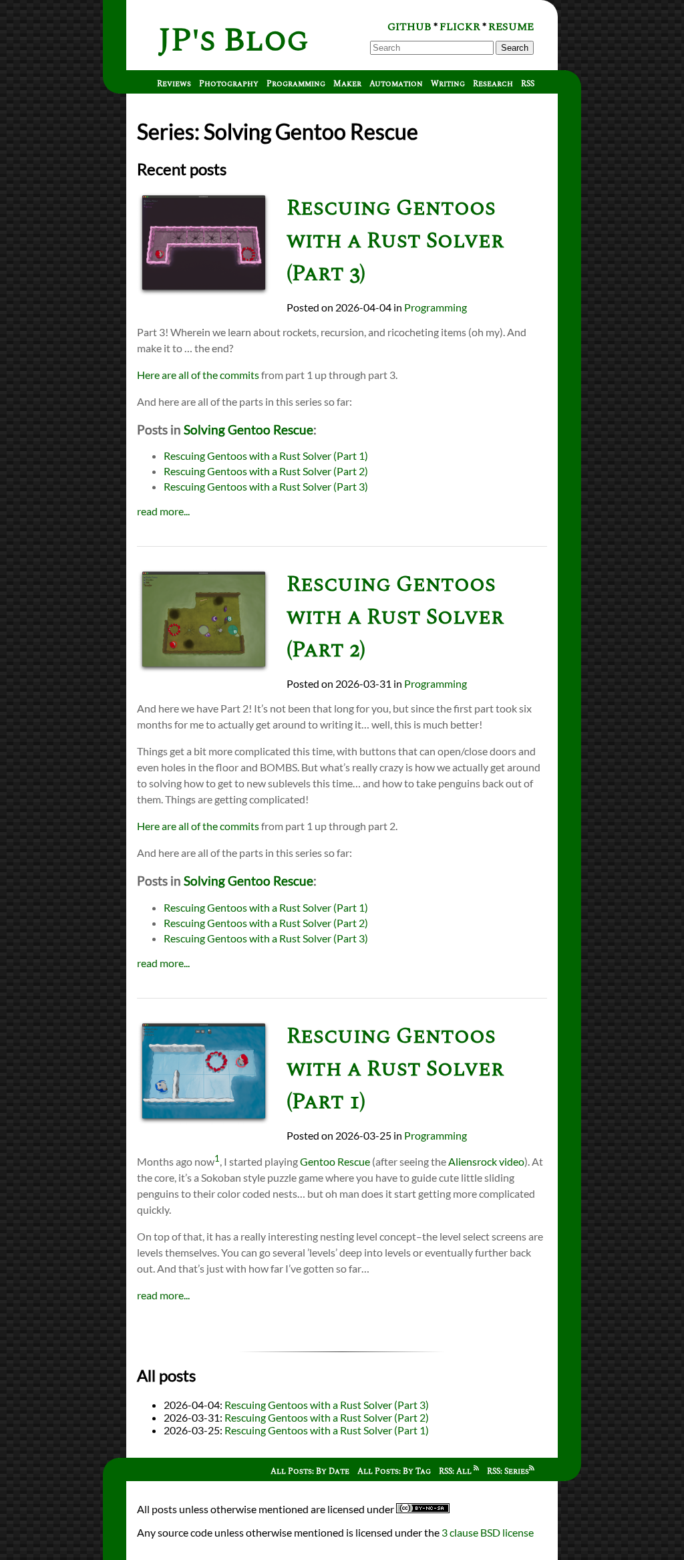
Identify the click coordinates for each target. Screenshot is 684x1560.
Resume (511, 27)
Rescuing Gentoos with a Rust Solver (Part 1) (266, 455)
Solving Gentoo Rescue (248, 429)
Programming (296, 84)
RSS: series (508, 1471)
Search (514, 48)
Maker (347, 84)
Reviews (174, 84)
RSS (527, 84)
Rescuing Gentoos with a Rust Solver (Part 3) (395, 241)
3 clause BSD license (488, 1532)
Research (493, 84)
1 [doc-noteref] (217, 1158)
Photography (229, 84)
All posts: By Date (310, 1471)
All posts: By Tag (394, 1471)
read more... (163, 511)
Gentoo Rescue (335, 1161)
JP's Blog (233, 40)
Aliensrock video (486, 1161)
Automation (396, 84)
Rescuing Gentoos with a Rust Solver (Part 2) (266, 471)
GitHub (409, 27)
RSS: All (456, 1471)
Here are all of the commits (198, 374)
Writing (448, 84)
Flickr (460, 27)
